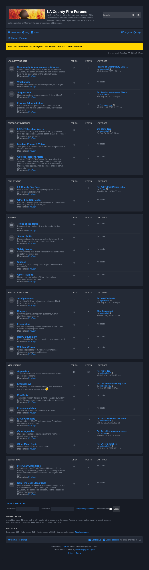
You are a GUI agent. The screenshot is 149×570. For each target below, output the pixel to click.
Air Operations (25, 298)
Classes (21, 262)
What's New (23, 82)
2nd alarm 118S (104, 129)
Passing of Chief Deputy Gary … (112, 67)
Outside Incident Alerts (30, 156)
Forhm (102, 189)
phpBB (65, 546)
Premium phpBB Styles (85, 550)
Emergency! (24, 384)
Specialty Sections (18, 293)
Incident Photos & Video (31, 144)
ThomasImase (106, 105)
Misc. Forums (14, 365)
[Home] (27, 13)
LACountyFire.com (17, 61)
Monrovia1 (104, 69)
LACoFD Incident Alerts (30, 129)
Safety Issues (24, 249)
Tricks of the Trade (27, 223)
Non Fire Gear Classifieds (31, 483)
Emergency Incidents (19, 123)
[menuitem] (25, 32)
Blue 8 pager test (105, 311)
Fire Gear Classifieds (29, 465)
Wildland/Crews (26, 347)
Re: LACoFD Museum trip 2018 (111, 384)
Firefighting (23, 324)
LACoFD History (26, 418)
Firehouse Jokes (26, 408)
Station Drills (24, 236)
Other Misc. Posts (27, 444)
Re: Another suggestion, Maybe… (113, 92)
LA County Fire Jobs (28, 187)
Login (9, 503)
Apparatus (23, 371)
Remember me (102, 509)
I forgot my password (84, 509)
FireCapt (32, 76)
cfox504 (103, 433)
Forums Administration (30, 103)
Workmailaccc (81, 532)
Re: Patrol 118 (103, 371)
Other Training (25, 274)
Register (20, 503)
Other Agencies (26, 431)
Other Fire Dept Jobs (29, 200)
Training (12, 218)
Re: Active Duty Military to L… (111, 187)
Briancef (103, 94)
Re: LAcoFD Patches (107, 444)
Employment (14, 181)
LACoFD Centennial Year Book (111, 418)
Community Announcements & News (38, 67)
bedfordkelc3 (105, 373)
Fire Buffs (22, 395)
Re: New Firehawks (106, 298)
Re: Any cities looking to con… (112, 431)
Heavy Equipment (27, 336)
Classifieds (14, 460)
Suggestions (24, 92)
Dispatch (22, 311)
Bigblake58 (104, 300)
